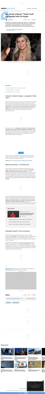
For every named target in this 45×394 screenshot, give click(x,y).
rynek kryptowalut (16, 302)
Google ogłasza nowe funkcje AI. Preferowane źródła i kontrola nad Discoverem (20, 219)
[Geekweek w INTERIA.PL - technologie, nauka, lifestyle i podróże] (11, 8)
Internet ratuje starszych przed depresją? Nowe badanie (21, 160)
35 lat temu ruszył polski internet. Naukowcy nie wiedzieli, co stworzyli (19, 221)
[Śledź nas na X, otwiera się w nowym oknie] (34, 299)
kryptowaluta (8, 302)
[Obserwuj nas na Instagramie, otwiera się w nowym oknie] (33, 299)
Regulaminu (18, 390)
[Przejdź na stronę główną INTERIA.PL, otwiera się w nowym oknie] (3, 8)
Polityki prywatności (23, 390)
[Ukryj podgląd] (43, 380)
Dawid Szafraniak (10, 19)
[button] (28, 8)
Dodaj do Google (15, 30)
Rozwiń (20, 152)
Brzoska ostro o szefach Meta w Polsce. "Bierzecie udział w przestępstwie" (19, 224)
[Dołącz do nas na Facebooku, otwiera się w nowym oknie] (32, 299)
